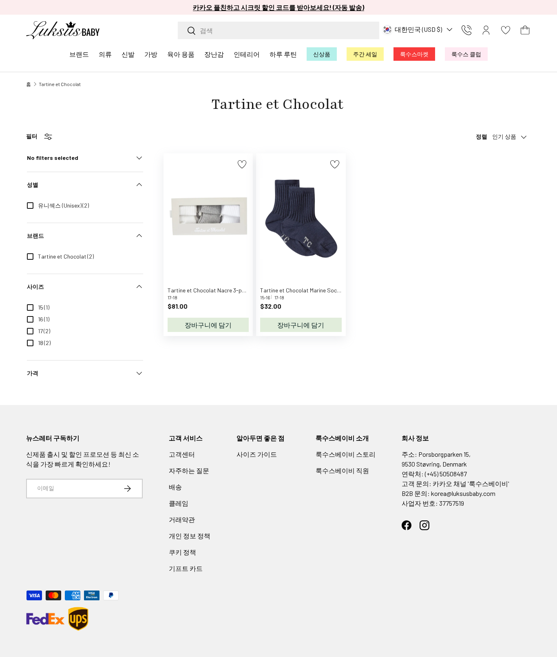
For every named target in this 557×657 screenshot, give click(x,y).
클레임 (178, 503)
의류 (105, 54)
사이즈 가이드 (257, 454)
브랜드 (79, 54)
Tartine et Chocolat (60, 84)
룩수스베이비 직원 (342, 470)
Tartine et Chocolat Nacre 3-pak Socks (216, 290)
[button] (525, 30)
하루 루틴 (283, 54)
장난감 (214, 54)
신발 (128, 54)
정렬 (481, 136)
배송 (175, 487)
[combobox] (278, 30)
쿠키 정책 (182, 552)
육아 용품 (181, 54)
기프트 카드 (186, 568)
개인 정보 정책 (189, 536)
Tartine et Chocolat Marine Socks (301, 290)
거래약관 (182, 519)
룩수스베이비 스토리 (346, 454)
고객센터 (182, 454)
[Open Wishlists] (506, 30)
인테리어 (247, 54)
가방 (150, 54)
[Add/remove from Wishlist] (242, 164)
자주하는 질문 (189, 470)
